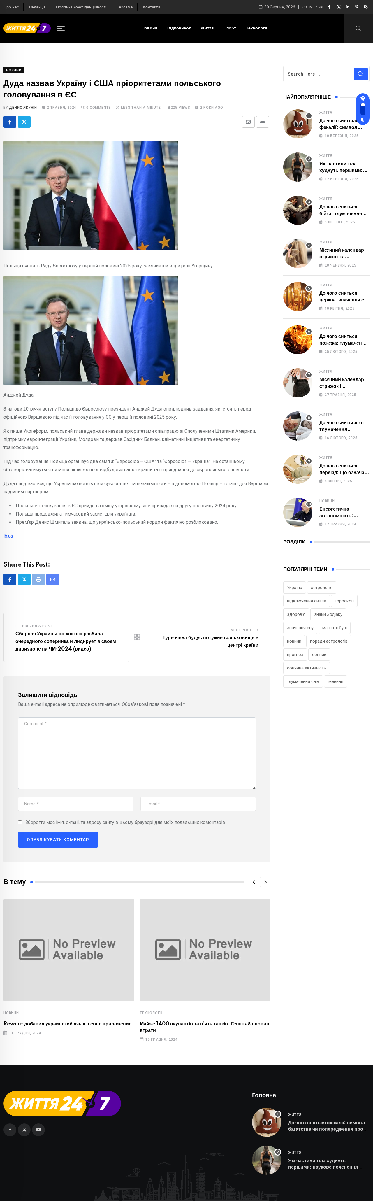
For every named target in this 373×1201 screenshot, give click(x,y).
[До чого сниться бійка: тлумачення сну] (297, 210)
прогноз (295, 654)
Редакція (37, 7)
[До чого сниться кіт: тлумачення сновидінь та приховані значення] (297, 426)
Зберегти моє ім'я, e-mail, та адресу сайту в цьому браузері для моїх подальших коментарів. (125, 822)
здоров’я (296, 614)
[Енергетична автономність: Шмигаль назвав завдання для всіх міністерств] (297, 512)
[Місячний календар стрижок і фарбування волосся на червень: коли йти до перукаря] (297, 382)
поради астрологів (329, 641)
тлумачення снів (303, 681)
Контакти (151, 7)
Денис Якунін (23, 108)
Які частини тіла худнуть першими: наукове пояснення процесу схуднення (323, 1167)
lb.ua (8, 536)
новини (294, 641)
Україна (294, 587)
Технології (256, 28)
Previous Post (37, 626)
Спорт (230, 28)
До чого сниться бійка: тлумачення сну (340, 213)
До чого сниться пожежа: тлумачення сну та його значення (343, 343)
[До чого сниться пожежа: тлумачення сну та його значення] (297, 339)
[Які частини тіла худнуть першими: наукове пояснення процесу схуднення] (297, 167)
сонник (319, 654)
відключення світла (306, 601)
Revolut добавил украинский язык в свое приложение (67, 1024)
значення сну (300, 627)
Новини (149, 28)
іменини (335, 681)
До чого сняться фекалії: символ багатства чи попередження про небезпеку (326, 1129)
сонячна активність (306, 668)
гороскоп (344, 601)
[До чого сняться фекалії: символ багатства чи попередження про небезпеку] (297, 123)
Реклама (125, 7)
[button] (254, 882)
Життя (207, 28)
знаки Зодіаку (328, 614)
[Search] (358, 27)
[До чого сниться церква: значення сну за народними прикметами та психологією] (297, 296)
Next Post (241, 630)
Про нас (11, 7)
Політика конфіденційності (81, 7)
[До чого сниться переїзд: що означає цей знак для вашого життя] (297, 469)
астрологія (321, 587)
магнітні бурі (334, 627)
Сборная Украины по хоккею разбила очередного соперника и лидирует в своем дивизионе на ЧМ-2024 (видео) (65, 641)
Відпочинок (179, 28)
